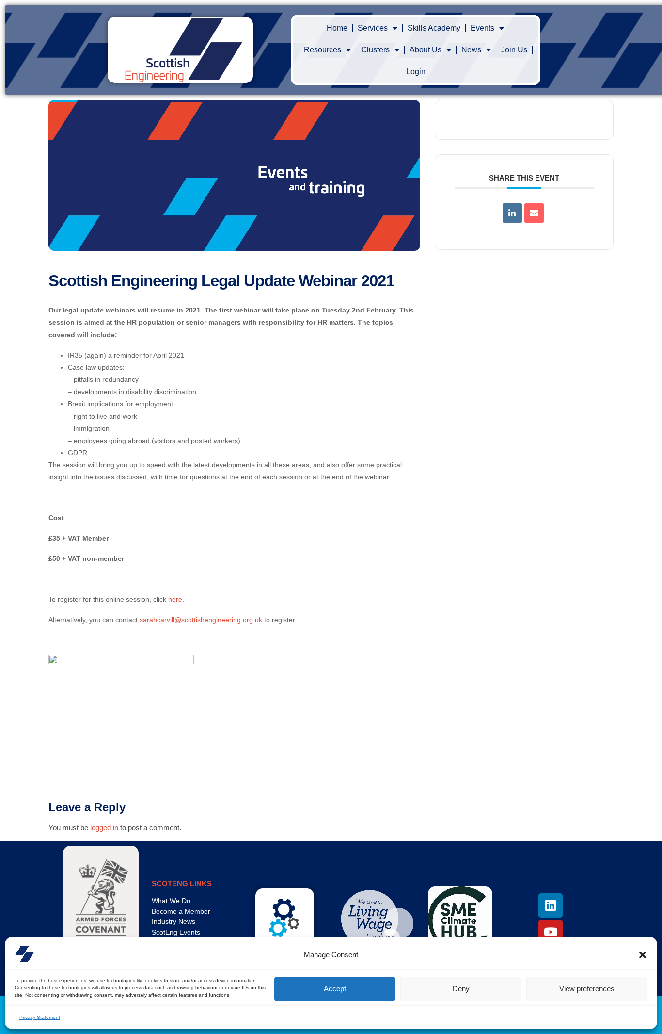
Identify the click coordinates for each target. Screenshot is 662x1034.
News (471, 50)
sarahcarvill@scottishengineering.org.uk (201, 620)
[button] (642, 955)
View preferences (587, 989)
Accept (335, 989)
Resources (322, 50)
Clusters (375, 50)
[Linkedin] (512, 213)
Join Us (514, 50)
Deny (461, 989)
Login (416, 71)
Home (337, 28)
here (175, 599)
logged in (104, 827)
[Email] (534, 213)
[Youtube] (550, 932)
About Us (425, 50)
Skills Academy (434, 28)
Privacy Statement (39, 1017)
